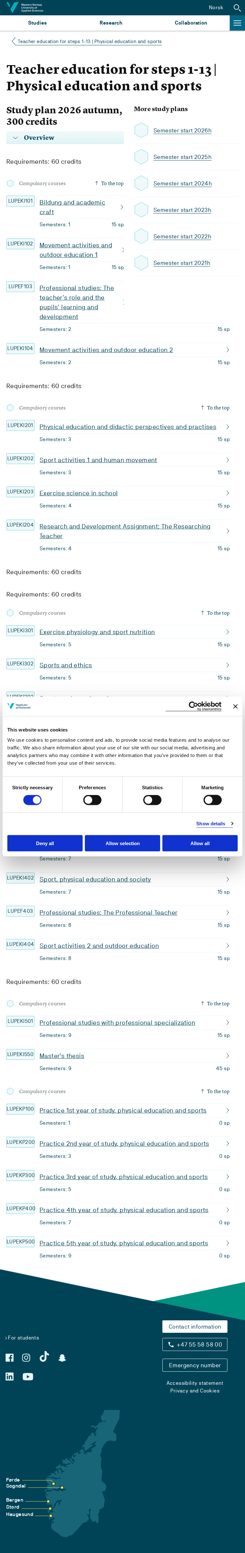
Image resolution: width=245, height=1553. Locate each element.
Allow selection (123, 843)
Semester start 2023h (182, 209)
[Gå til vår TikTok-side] (44, 1356)
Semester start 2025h (182, 157)
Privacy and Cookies (194, 1391)
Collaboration (191, 23)
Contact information (195, 1326)
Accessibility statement (195, 1383)
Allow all (200, 843)
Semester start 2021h (181, 262)
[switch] (92, 800)
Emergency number (195, 1365)
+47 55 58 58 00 (199, 1344)
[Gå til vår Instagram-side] (26, 1357)
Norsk (216, 7)
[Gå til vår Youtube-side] (28, 1376)
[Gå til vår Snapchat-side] (62, 1358)
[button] (237, 7)
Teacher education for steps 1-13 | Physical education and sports (90, 41)
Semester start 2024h (182, 183)
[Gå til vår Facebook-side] (9, 1357)
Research (111, 23)
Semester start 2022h (182, 236)
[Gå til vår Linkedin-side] (9, 1376)
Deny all (45, 843)
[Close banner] (235, 706)
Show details (210, 823)
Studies (37, 23)
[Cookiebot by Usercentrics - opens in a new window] (193, 706)
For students (23, 1338)
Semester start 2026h (182, 130)
